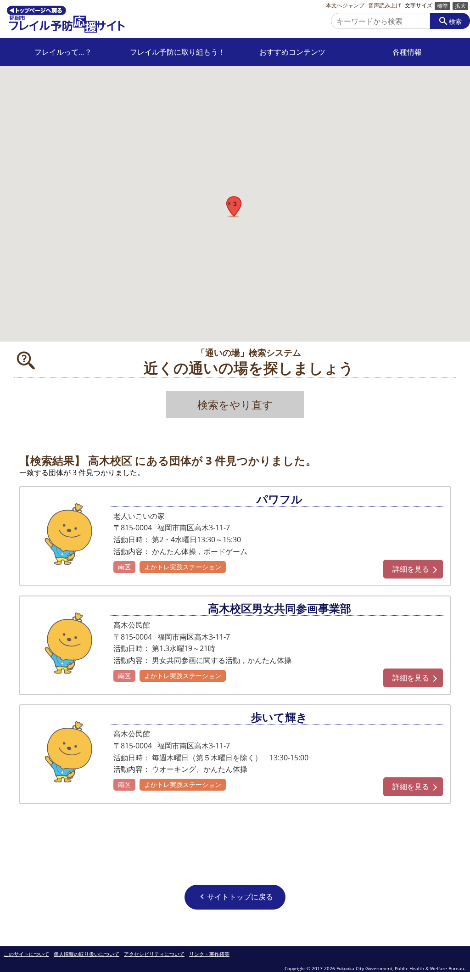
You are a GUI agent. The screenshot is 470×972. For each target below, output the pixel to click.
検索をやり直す (235, 405)
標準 (442, 6)
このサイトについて (26, 954)
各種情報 (407, 52)
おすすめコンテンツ (292, 52)
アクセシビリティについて (154, 954)
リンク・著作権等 (209, 954)
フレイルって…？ (63, 52)
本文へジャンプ (345, 5)
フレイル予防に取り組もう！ (177, 52)
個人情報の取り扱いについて (86, 954)
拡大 (460, 6)
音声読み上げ (384, 5)
